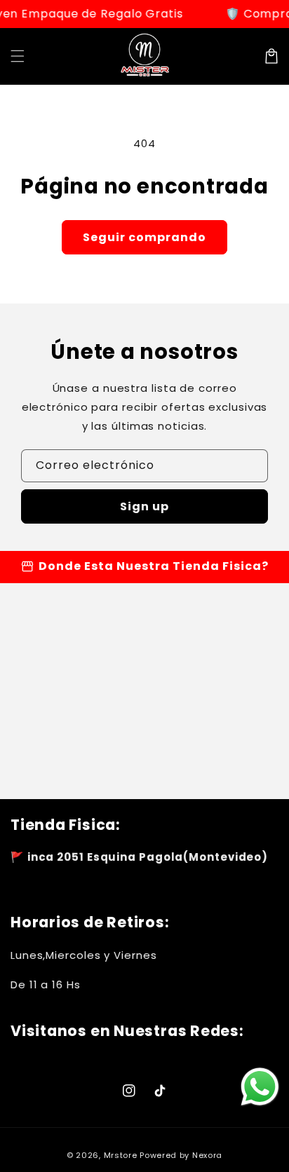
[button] (17, 56)
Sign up (144, 506)
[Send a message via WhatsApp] (260, 1087)
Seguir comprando (144, 237)
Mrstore (120, 1155)
